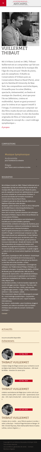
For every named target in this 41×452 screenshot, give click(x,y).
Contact (30, 447)
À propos (6, 127)
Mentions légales (9, 449)
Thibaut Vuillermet (15, 362)
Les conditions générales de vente (14, 447)
